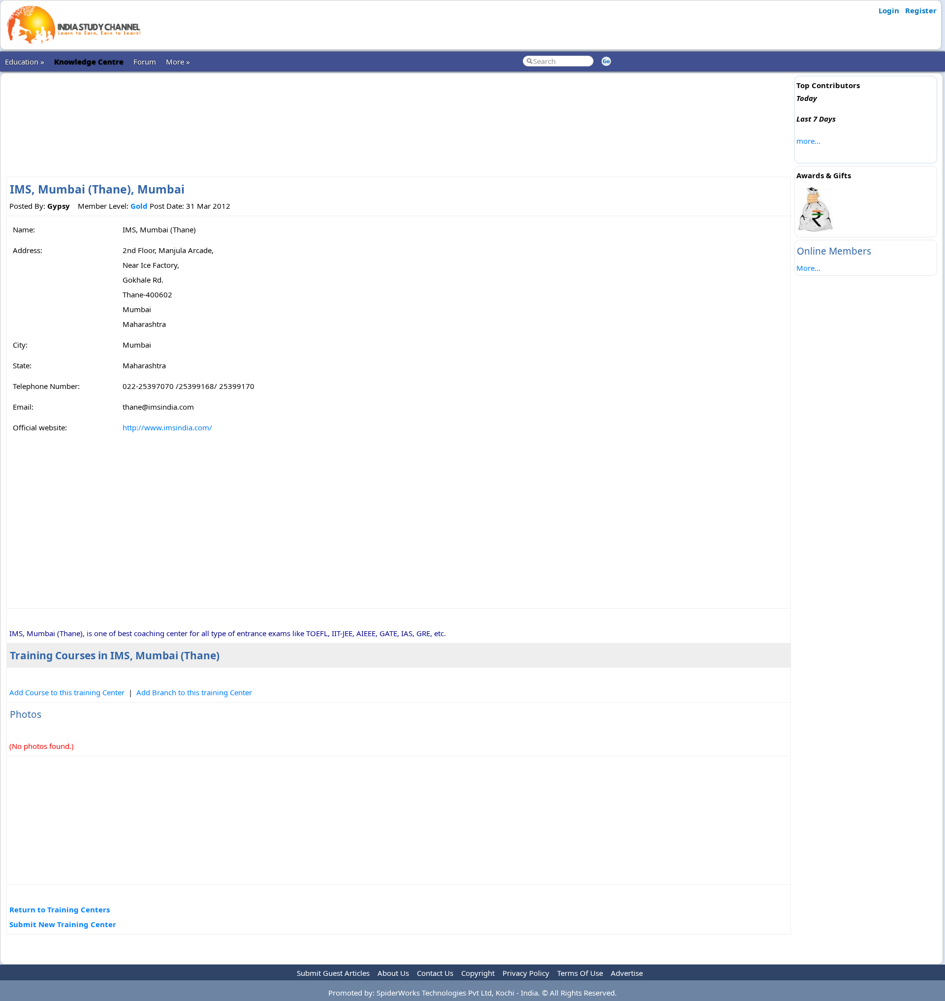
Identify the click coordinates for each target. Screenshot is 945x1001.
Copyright (478, 973)
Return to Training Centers (59, 909)
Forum (144, 61)
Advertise (627, 973)
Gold (139, 206)
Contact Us (435, 973)
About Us (393, 973)
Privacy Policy (526, 973)
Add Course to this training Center (67, 692)
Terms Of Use (580, 973)
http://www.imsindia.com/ (167, 427)
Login (889, 10)
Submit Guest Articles (333, 973)
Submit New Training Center (62, 924)
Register (921, 10)
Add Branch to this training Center (194, 692)
